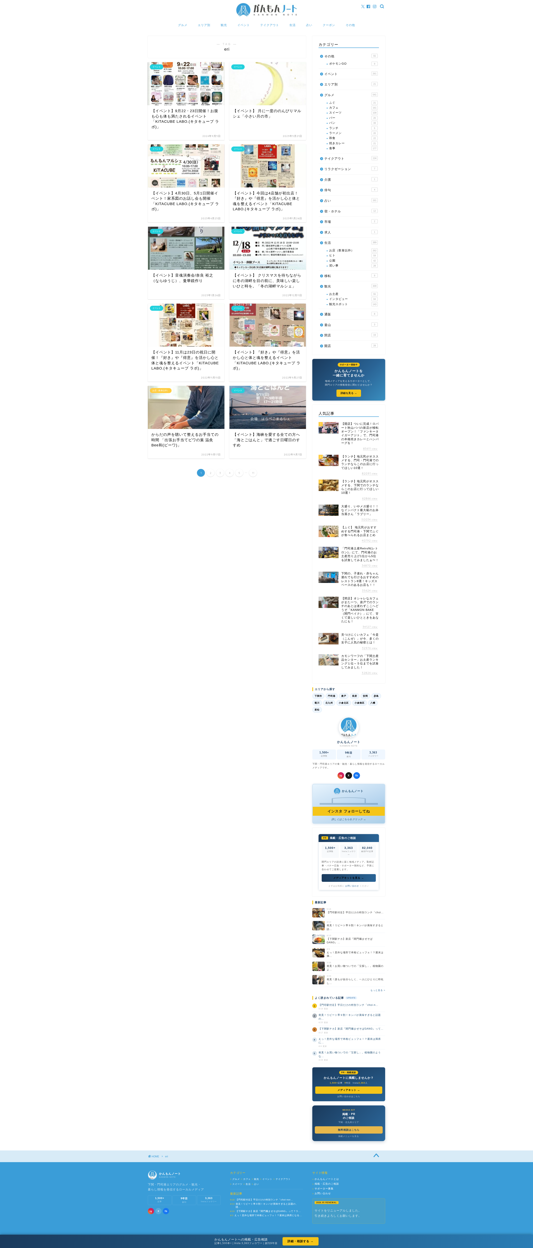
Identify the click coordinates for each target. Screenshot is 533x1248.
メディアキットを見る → (348, 877)
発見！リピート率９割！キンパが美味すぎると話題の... (350, 1017)
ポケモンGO (352, 63)
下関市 (318, 696)
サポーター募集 (323, 1188)
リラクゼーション (349, 169)
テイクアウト (269, 25)
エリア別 (204, 25)
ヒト (352, 255)
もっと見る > (377, 990)
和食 (352, 138)
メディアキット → (348, 1090)
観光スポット (352, 304)
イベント (243, 25)
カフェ (352, 107)
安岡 (365, 696)
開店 (350, 346)
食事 (352, 148)
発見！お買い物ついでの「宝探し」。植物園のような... (350, 1054)
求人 (349, 232)
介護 (349, 179)
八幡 (372, 703)
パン (352, 122)
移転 (349, 276)
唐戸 (343, 696)
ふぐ (352, 102)
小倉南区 (360, 703)
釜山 (349, 325)
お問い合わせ (352, 886)
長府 (354, 696)
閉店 (350, 335)
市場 (349, 221)
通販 (349, 314)
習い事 (352, 265)
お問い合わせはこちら (348, 1096)
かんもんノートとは (325, 1179)
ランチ (352, 128)
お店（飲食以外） (352, 250)
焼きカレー (352, 143)
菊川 (317, 703)
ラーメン (352, 133)
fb (356, 775)
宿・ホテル (350, 211)
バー (352, 117)
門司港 (331, 696)
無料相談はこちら (349, 1129)
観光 (224, 25)
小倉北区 (344, 703)
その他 (350, 25)
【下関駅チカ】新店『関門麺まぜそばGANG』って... (351, 1028)
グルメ (182, 25)
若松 (317, 709)
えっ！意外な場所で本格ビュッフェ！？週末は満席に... (350, 1040)
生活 (292, 25)
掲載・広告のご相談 (325, 1184)
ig (341, 775)
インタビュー (352, 299)
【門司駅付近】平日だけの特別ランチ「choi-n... (348, 1005)
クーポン (329, 25)
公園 (352, 260)
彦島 (376, 696)
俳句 (349, 190)
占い (309, 25)
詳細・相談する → (301, 1241)
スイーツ (352, 112)
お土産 (352, 294)
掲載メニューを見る (348, 1136)
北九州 (329, 703)
